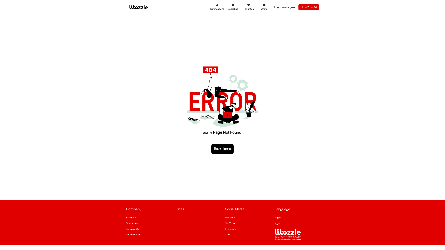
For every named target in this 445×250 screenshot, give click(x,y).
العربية (277, 223)
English (278, 217)
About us (131, 217)
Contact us (132, 223)
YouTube (230, 223)
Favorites (249, 9)
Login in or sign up (285, 7)
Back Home (222, 148)
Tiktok (228, 234)
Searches (233, 9)
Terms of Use (133, 229)
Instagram (230, 229)
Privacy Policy (133, 234)
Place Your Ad (309, 7)
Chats (264, 9)
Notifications (217, 9)
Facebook (230, 217)
